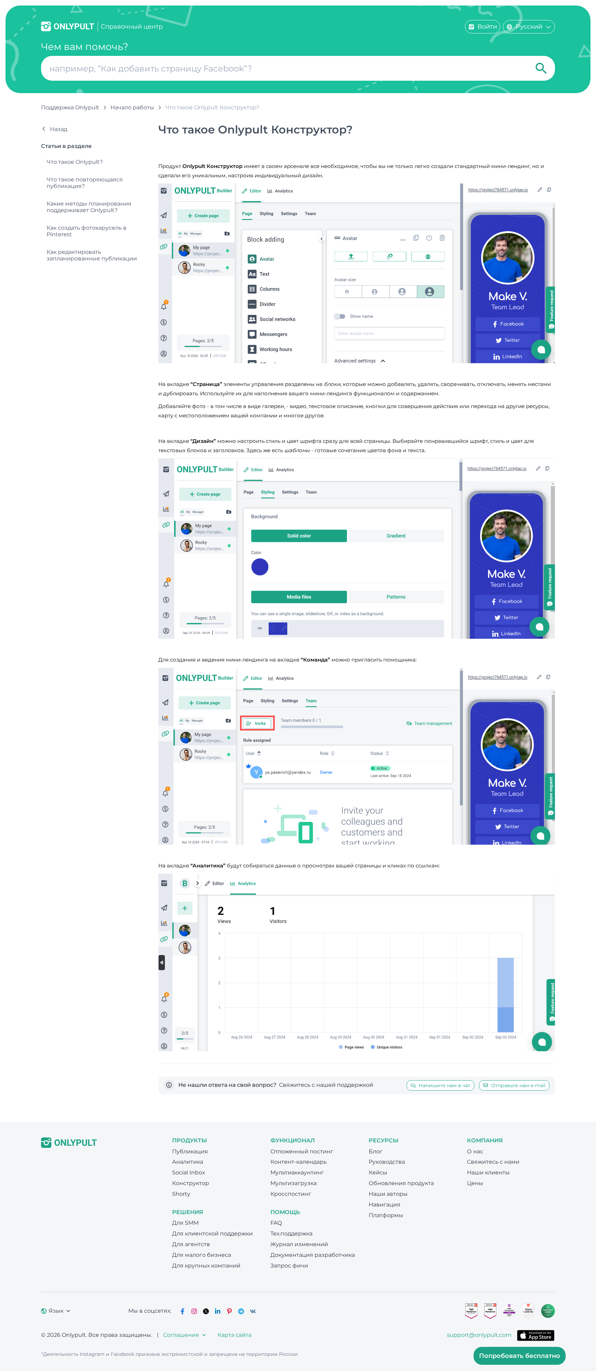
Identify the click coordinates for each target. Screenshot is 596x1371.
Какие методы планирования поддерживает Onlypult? (89, 206)
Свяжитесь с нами (493, 1162)
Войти (487, 26)
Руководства (387, 1162)
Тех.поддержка (291, 1233)
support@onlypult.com (479, 1335)
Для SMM (185, 1223)
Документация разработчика (312, 1255)
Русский (529, 26)
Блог (376, 1151)
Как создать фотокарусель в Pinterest (87, 231)
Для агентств (191, 1244)
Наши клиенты (488, 1172)
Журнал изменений (299, 1244)
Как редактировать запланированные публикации (92, 255)
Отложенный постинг (301, 1151)
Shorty (181, 1194)
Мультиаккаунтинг (297, 1172)
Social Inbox (188, 1172)
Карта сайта (234, 1335)
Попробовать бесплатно (519, 1356)
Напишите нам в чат (444, 1085)
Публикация (190, 1151)
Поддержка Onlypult (70, 107)
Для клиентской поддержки (212, 1233)
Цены (475, 1183)
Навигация (384, 1204)
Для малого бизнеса (201, 1255)
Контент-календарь (298, 1162)
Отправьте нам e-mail (518, 1085)
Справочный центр (132, 26)
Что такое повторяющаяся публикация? (85, 182)
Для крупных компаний (206, 1265)
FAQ (276, 1223)
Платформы (386, 1215)
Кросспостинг (290, 1194)
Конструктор (190, 1183)
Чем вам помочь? (84, 46)
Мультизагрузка (293, 1183)
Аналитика (187, 1162)
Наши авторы (388, 1194)
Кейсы (378, 1172)
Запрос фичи (289, 1265)
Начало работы (132, 107)
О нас (475, 1151)
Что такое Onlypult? (75, 162)
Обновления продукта (401, 1183)
